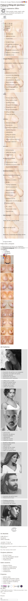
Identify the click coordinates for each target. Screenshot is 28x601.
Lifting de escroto (11, 152)
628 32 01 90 (8, 25)
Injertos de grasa (10, 130)
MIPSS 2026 (6, 577)
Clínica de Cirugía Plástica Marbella (11, 2)
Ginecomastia (10, 150)
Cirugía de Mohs (7, 241)
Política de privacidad (19, 590)
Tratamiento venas (11, 209)
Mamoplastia (6, 69)
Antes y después (9, 248)
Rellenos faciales (10, 190)
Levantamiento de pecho (13, 80)
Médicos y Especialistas (12, 52)
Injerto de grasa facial (9, 382)
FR (6, 258)
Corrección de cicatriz (9, 503)
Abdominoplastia (10, 123)
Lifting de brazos (10, 137)
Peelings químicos (11, 184)
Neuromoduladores (11, 187)
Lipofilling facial (10, 102)
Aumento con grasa (11, 77)
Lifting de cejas (10, 112)
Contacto (7, 28)
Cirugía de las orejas (12, 105)
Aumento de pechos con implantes (13, 372)
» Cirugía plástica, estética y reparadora (13, 63)
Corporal (5, 119)
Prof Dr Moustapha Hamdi (10, 557)
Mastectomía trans (11, 167)
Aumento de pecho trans (13, 164)
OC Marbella (9, 34)
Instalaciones (7, 571)
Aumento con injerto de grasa (11, 373)
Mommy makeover (11, 141)
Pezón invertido (10, 89)
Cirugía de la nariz (11, 107)
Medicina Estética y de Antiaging (11, 175)
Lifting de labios (10, 114)
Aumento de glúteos (11, 127)
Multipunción (9, 203)
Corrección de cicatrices (13, 139)
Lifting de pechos (8, 375)
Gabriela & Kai (10, 55)
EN (6, 254)
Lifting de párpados (8, 386)
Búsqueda (5, 5)
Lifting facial (9, 155)
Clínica (5, 30)
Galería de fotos (10, 36)
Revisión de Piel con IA (9, 227)
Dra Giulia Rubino (8, 558)
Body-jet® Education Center (11, 578)
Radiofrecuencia (10, 198)
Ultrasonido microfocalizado (14, 201)
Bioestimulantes (10, 192)
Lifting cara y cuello (8, 380)
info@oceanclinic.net (6, 543)
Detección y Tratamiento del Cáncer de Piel (14, 234)
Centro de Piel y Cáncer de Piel (11, 220)
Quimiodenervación (8, 502)
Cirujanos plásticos (11, 46)
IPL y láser (9, 206)
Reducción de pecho (12, 82)
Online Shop (6, 583)
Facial (4, 94)
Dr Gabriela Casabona (12, 44)
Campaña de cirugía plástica (11, 580)
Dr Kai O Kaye (10, 42)
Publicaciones (7, 560)
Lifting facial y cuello (11, 100)
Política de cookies (8, 591)
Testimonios (9, 38)
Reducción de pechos (9, 376)
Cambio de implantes (12, 87)
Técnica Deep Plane (11, 98)
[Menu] (1, 21)
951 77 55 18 (21, 5)
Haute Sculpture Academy (10, 581)
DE (6, 256)
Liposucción (9, 125)
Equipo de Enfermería (12, 50)
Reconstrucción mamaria (13, 84)
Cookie (3, 593)
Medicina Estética (8, 171)
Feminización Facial (11, 162)
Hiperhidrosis (9, 211)
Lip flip (7, 182)
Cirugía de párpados (12, 109)
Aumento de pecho (11, 73)
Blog (5, 250)
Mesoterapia (9, 195)
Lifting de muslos (10, 134)
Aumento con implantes (12, 75)
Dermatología (7, 215)
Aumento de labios (11, 180)
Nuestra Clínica (7, 565)
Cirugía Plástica (7, 59)
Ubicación (12, 5)
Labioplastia (9, 132)
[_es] (7, 263)
